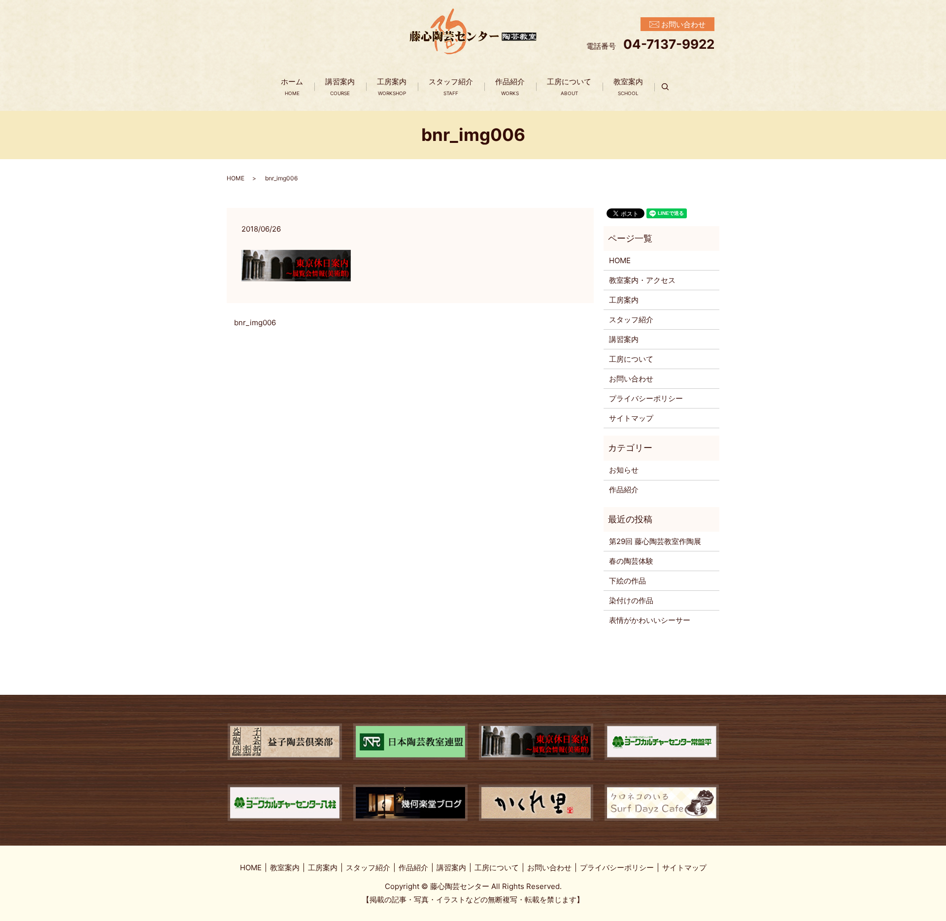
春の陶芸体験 (631, 561)
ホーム (292, 87)
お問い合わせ (631, 378)
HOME (235, 178)
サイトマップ (631, 418)
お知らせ (624, 470)
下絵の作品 (627, 580)
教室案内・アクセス (642, 280)
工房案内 (391, 87)
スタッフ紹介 (451, 87)
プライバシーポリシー (646, 398)
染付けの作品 (631, 600)
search (670, 87)
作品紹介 (510, 87)
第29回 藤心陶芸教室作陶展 (655, 541)
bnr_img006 (255, 322)
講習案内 (340, 87)
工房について (569, 87)
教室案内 (628, 87)
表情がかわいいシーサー (649, 620)
